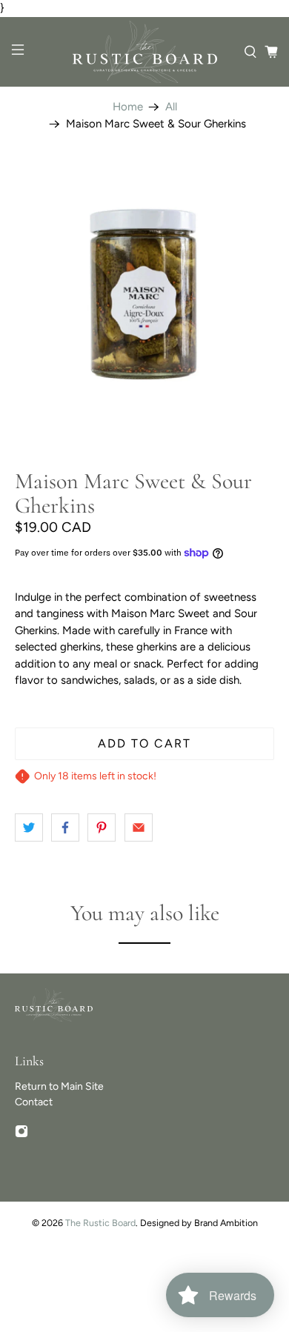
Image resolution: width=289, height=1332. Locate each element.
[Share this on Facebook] (65, 827)
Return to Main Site (59, 1086)
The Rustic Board (100, 1222)
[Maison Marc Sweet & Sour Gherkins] (145, 294)
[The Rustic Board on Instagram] (21, 1134)
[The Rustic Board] (145, 52)
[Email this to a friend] (138, 827)
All (171, 107)
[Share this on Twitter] (29, 827)
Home (128, 107)
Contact (34, 1102)
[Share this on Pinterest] (101, 827)
